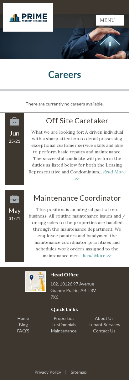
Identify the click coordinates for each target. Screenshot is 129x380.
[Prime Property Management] (28, 17)
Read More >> (97, 256)
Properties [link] (64, 318)
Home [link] (23, 318)
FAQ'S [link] (23, 330)
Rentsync (65, 358)
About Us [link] (104, 318)
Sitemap (79, 372)
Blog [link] (23, 324)
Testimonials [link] (63, 324)
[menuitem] (23, 318)
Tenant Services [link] (104, 324)
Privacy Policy (47, 372)
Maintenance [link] (64, 330)
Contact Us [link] (104, 330)
